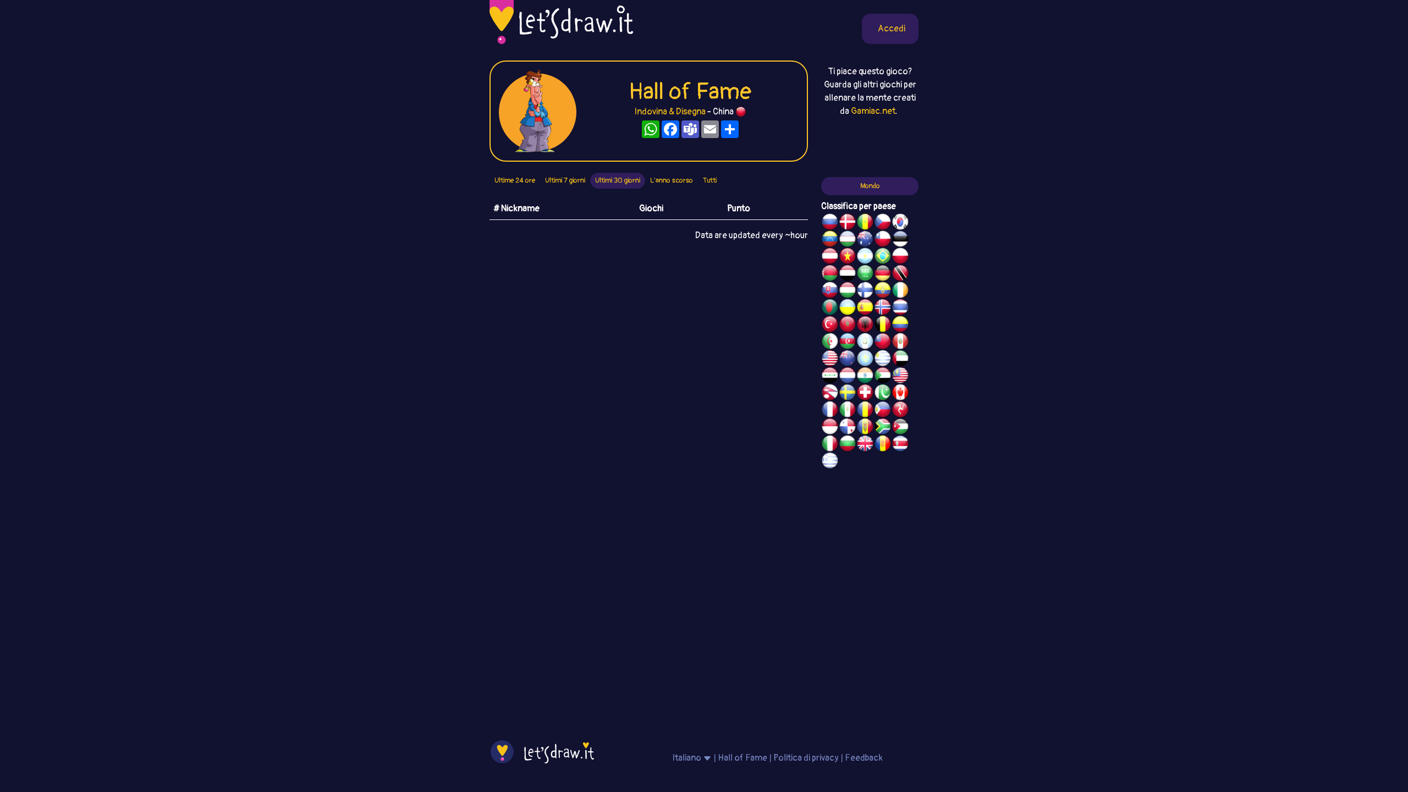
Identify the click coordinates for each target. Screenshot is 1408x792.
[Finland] (865, 291)
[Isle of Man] (900, 410)
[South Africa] (883, 427)
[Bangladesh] (830, 308)
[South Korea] (900, 223)
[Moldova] (865, 427)
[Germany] (883, 274)
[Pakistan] (883, 393)
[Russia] (830, 223)
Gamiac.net (873, 111)
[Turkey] (830, 325)
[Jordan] (900, 427)
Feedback (864, 757)
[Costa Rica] (900, 444)
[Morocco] (847, 325)
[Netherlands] (847, 376)
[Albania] (865, 325)
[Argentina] (865, 257)
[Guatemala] (865, 342)
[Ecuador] (883, 291)
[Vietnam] (847, 257)
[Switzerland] (865, 393)
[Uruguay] (883, 359)
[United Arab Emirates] (900, 359)
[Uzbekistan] (847, 240)
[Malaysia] (900, 376)
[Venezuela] (830, 240)
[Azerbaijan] (847, 342)
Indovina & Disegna (670, 111)
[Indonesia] (830, 427)
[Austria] (830, 257)
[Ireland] (900, 291)
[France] (830, 410)
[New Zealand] (847, 359)
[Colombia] (900, 325)
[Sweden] (847, 393)
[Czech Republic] (883, 223)
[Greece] (830, 462)
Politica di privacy (806, 757)
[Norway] (883, 308)
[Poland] (900, 257)
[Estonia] (900, 240)
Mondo (870, 186)
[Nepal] (830, 393)
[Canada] (900, 393)
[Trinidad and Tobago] (900, 274)
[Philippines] (883, 410)
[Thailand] (900, 308)
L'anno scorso (671, 180)
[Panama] (847, 427)
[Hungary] (847, 291)
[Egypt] (847, 274)
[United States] (830, 359)
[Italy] (830, 444)
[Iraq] (830, 376)
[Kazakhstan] (865, 359)
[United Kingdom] (865, 444)
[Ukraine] (847, 308)
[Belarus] (830, 274)
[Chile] (883, 240)
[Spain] (865, 308)
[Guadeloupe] (883, 444)
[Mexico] (847, 410)
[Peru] (900, 342)
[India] (865, 376)
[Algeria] (830, 342)
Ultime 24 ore (514, 180)
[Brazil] (883, 257)
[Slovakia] (830, 291)
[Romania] (865, 410)
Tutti (710, 180)
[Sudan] (883, 376)
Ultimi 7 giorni (565, 180)
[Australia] (865, 240)
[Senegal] (865, 223)
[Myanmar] (883, 342)
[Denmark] (847, 223)
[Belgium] (883, 325)
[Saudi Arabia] (865, 274)
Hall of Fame (742, 757)
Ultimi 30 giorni (617, 180)
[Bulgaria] (847, 444)
